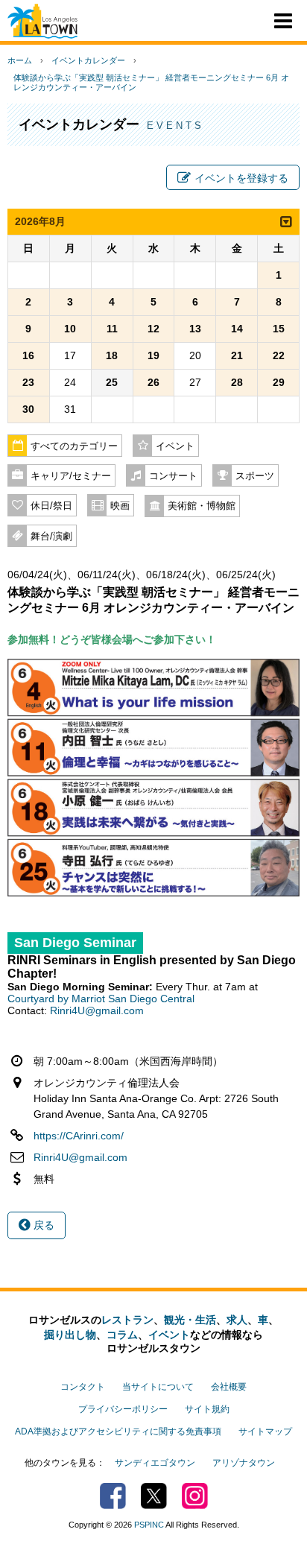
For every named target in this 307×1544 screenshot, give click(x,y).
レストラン (127, 1320)
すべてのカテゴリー (74, 446)
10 (70, 329)
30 (28, 409)
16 (28, 355)
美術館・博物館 (201, 506)
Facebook (113, 1496)
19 (153, 355)
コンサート (173, 476)
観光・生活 (190, 1320)
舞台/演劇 (51, 536)
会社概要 (229, 1387)
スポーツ (254, 476)
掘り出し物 (70, 1335)
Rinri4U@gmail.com (97, 1010)
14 (237, 329)
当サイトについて (158, 1387)
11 (112, 329)
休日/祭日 (51, 506)
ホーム (19, 60)
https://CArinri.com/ (79, 1136)
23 (28, 382)
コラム (122, 1335)
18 (112, 355)
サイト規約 (207, 1409)
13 (195, 329)
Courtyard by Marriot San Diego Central (100, 998)
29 (279, 382)
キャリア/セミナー (71, 476)
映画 (120, 506)
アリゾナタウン (243, 1463)
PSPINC (149, 1524)
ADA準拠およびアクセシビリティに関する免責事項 (118, 1431)
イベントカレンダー (88, 60)
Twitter (154, 1496)
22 (279, 355)
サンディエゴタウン (155, 1463)
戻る (42, 1225)
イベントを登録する (241, 178)
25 (112, 382)
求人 (237, 1320)
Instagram (195, 1496)
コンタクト (82, 1387)
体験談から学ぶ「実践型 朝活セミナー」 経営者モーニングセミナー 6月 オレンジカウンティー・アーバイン (151, 82)
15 (279, 329)
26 (153, 382)
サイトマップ (265, 1431)
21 (237, 355)
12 (153, 329)
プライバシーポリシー (123, 1409)
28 (237, 382)
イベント (175, 446)
